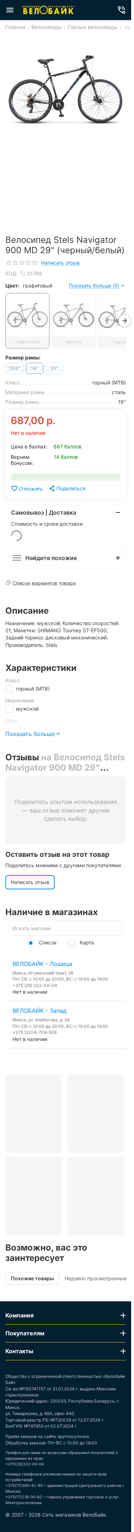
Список (47, 942)
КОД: (11, 273)
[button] (66, 488)
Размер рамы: (22, 357)
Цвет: (12, 286)
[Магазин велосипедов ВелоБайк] (48, 10)
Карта (86, 942)
